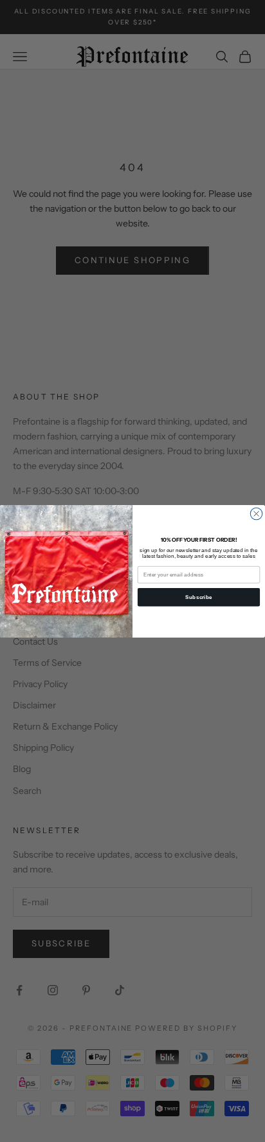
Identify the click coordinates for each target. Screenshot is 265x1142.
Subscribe (198, 597)
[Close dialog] (256, 513)
